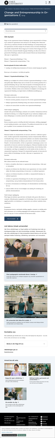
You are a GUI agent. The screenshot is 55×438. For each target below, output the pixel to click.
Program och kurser (25, 8)
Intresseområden (20, 424)
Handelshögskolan (8, 352)
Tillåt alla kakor (21, 435)
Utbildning (10, 8)
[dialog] (27, 432)
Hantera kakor (32, 425)
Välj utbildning (17, 8)
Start (6, 8)
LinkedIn (45, 426)
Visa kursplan (11, 218)
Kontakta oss (7, 418)
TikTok (44, 421)
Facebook (45, 416)
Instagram (45, 419)
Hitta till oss (7, 422)
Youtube (45, 423)
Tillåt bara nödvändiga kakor (9, 435)
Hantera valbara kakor (7, 432)
